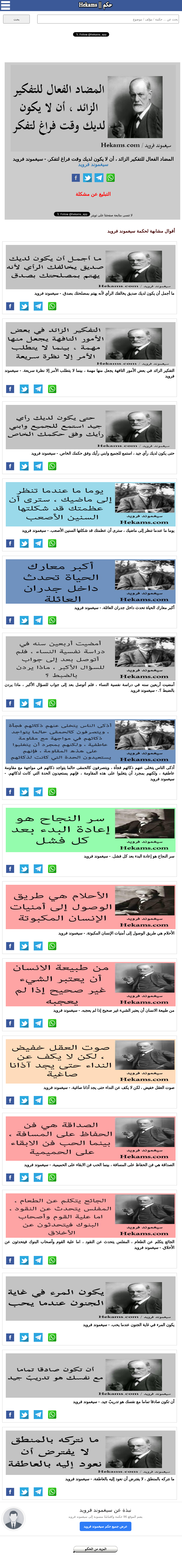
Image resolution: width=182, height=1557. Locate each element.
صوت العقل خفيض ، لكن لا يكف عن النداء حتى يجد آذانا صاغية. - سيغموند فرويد (109, 1087)
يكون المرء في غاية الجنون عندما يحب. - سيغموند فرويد (128, 1324)
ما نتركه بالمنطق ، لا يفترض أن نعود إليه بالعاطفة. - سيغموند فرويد (119, 1479)
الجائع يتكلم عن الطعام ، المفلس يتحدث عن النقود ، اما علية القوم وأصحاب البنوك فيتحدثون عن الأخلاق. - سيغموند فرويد (89, 1244)
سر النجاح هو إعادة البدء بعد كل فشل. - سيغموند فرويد (129, 856)
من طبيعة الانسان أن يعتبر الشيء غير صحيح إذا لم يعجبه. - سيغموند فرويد (113, 1010)
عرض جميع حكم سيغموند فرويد (105, 1526)
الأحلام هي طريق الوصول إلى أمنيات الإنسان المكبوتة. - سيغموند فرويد (116, 933)
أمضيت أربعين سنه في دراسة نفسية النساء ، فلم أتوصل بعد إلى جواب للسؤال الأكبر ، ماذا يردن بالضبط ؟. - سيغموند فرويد (89, 687)
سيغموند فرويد (93, 164)
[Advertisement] (91, 49)
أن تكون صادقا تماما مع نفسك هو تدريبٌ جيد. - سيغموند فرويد (123, 1401)
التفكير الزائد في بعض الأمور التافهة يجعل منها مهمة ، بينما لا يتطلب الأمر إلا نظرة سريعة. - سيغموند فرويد (89, 373)
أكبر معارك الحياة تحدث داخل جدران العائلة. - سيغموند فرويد (124, 607)
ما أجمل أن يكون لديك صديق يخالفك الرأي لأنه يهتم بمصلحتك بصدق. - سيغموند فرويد (104, 293)
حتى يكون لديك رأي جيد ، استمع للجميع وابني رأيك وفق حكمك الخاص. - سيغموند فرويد (102, 453)
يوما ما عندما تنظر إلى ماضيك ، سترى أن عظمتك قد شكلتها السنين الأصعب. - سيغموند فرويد (98, 530)
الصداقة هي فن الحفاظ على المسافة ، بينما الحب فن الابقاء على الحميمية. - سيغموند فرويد (99, 1164)
